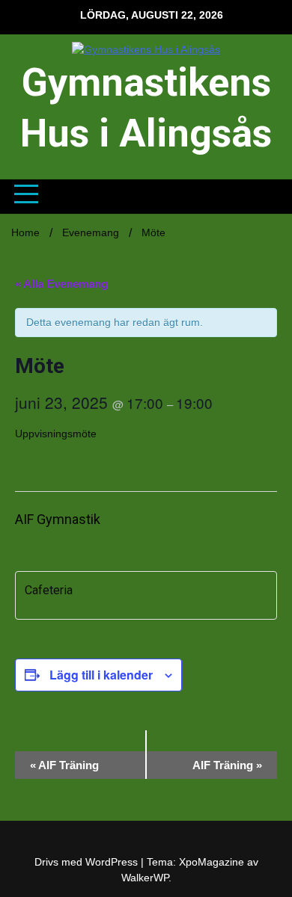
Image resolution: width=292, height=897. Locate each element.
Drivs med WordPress (87, 862)
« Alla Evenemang (61, 283)
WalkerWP (144, 878)
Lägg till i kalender (101, 674)
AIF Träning (64, 765)
